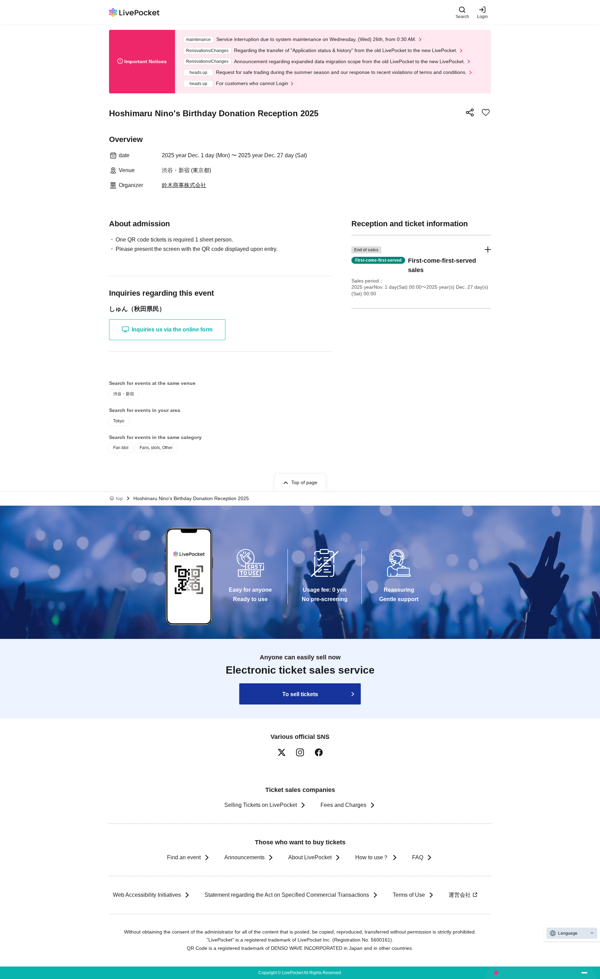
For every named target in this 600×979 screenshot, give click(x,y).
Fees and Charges (343, 805)
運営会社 (460, 895)
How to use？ (372, 857)
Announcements (244, 857)
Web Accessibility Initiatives (147, 895)
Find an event (184, 857)
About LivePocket (310, 857)
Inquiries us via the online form (172, 329)
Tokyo (118, 421)
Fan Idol (120, 447)
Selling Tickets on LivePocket (260, 805)
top (119, 498)
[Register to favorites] (486, 112)
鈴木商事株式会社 (184, 185)
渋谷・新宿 (123, 393)
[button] (421, 272)
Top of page (304, 482)
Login (482, 16)
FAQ (417, 857)
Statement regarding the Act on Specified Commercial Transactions (287, 895)
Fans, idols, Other (156, 447)
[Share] (470, 112)
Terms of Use (409, 895)
